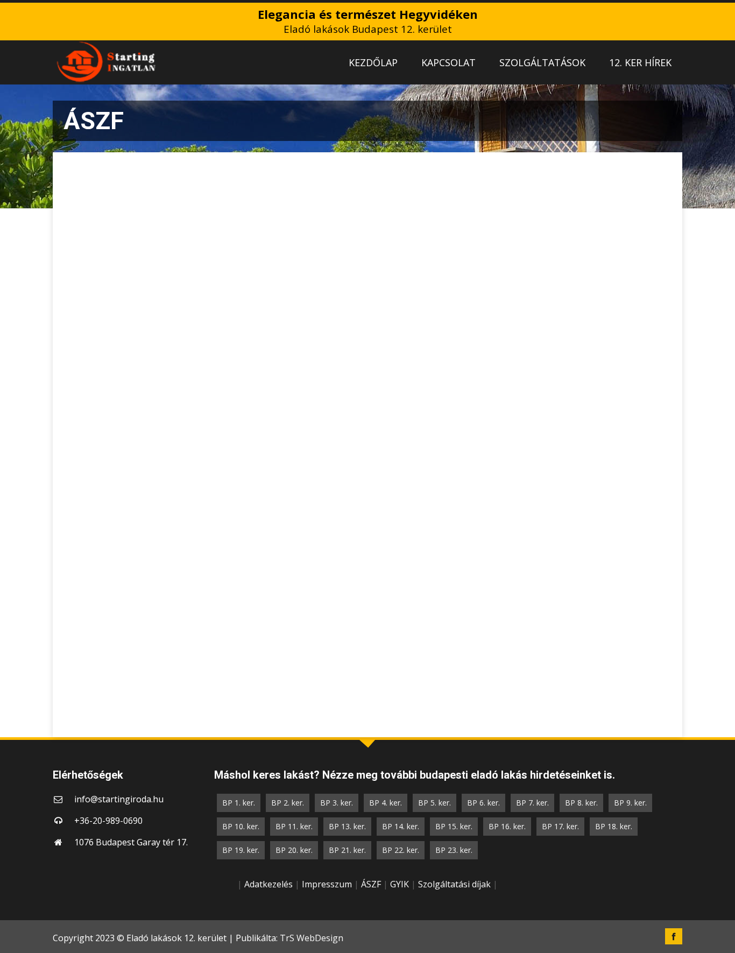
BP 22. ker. (400, 850)
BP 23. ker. (453, 850)
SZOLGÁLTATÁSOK (542, 62)
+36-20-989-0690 (108, 821)
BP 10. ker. (240, 826)
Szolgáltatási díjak (454, 884)
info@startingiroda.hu (119, 799)
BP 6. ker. (483, 802)
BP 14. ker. (400, 826)
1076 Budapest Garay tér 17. (131, 842)
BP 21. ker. (347, 850)
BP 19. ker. (240, 850)
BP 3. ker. (336, 802)
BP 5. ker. (434, 802)
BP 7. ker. (532, 802)
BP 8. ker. (581, 802)
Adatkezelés (268, 884)
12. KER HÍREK (640, 62)
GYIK (399, 884)
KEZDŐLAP (373, 62)
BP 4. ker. (385, 802)
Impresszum (327, 884)
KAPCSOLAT (448, 62)
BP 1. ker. (238, 802)
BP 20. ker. (294, 850)
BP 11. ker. (294, 826)
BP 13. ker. (347, 826)
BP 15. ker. (453, 826)
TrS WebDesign (311, 938)
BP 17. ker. (560, 826)
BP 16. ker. (507, 826)
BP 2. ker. (287, 802)
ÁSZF (371, 884)
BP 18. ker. (613, 826)
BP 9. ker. (630, 802)
